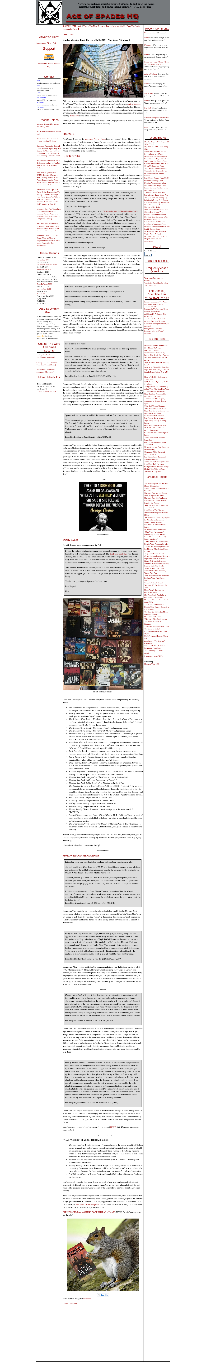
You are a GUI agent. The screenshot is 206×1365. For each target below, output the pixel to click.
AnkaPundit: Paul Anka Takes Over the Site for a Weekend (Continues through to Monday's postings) (156, 322)
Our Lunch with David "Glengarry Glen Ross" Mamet (155, 617)
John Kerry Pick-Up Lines (154, 464)
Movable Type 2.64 (151, 664)
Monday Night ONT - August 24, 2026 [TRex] (48, 125)
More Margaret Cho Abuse (154, 495)
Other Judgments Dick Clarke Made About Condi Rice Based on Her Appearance (155, 427)
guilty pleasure (134, 104)
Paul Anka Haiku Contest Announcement (153, 305)
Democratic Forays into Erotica (156, 345)
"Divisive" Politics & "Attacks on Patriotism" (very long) (156, 646)
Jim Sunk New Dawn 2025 (47, 264)
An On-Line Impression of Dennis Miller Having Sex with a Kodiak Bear (156, 607)
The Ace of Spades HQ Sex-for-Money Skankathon (156, 484)
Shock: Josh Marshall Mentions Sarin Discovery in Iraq (156, 562)
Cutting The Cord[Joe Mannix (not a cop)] (46, 355)
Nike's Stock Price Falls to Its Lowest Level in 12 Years (47, 139)
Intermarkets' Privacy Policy (47, 43)
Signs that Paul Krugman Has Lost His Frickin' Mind (155, 395)
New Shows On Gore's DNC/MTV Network (152, 349)
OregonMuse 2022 (44, 289)
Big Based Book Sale (118, 553)
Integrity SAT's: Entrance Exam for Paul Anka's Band (156, 310)
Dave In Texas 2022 (44, 284)
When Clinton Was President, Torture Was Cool (155, 571)
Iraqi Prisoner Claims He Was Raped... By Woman (155, 501)
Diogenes (148, 45)
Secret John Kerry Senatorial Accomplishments (155, 458)
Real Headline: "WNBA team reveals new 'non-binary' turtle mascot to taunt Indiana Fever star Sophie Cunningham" (48, 227)
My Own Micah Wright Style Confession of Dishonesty (155, 596)
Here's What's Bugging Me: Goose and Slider (154, 591)
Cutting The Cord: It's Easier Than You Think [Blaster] (47, 363)
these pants (74, 115)
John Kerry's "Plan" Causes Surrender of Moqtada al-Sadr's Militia (156, 512)
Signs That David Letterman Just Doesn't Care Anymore (156, 412)
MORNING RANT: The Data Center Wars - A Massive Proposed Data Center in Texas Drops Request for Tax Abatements (48, 240)
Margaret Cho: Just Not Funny (155, 493)
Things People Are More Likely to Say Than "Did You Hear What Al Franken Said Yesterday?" (156, 389)
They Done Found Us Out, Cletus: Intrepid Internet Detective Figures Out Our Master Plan (156, 556)
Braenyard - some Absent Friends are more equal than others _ (156, 63)
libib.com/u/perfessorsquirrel (87, 1204)
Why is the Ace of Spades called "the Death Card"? (156, 284)
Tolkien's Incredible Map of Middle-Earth (120, 211)
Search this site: (150, 250)
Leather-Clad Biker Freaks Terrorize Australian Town (154, 567)
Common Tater (149, 32)
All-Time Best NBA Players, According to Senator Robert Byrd (155, 401)
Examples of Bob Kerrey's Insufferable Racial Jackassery (155, 416)
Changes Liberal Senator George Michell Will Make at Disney (156, 467)
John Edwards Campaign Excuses (156, 461)
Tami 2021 (41, 293)
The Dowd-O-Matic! (152, 629)
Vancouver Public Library (95, 139)
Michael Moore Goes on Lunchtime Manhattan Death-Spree (155, 524)
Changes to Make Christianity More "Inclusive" (155, 453)
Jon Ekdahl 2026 (43, 260)
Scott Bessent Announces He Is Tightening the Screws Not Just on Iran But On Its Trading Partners (48, 164)
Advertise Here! (49, 37)
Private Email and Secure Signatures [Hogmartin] (46, 370)
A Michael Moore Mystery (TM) (156, 626)
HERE (113, 1127)
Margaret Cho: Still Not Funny (155, 498)
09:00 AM (87, 1298)
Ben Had (147, 108)
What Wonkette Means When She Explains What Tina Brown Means (156, 577)
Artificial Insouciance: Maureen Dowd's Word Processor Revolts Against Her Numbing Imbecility (156, 544)
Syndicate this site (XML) (153, 656)
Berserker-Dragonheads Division (156, 117)
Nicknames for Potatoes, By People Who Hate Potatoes (156, 353)
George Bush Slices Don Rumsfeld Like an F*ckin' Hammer (154, 330)
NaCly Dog (148, 93)
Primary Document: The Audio (156, 302)
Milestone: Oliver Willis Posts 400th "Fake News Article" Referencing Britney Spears (155, 531)
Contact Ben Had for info (46, 391)
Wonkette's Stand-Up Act (153, 582)
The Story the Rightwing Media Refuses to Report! (156, 613)
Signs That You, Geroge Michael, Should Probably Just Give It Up (156, 370)
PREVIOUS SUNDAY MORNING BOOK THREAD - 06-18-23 (89, 1212)
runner (146, 37)
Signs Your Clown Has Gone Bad (156, 367)
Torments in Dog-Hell (152, 471)
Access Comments (70, 1303)
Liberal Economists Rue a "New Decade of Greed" (156, 537)
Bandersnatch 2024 (44, 269)
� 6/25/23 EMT (69, 26)
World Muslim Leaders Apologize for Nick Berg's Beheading (156, 518)
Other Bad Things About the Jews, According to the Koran (155, 407)
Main (80, 26)
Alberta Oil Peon (150, 74)
